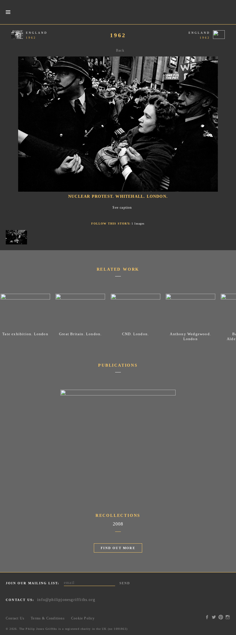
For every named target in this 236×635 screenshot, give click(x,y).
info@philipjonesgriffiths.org (66, 600)
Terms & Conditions (48, 618)
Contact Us (15, 618)
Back (120, 50)
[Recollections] (118, 394)
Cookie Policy (83, 618)
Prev (9, 129)
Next (227, 129)
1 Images (138, 223)
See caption (122, 208)
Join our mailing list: (32, 583)
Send (124, 583)
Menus (8, 12)
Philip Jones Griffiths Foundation (118, 12)
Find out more (118, 548)
